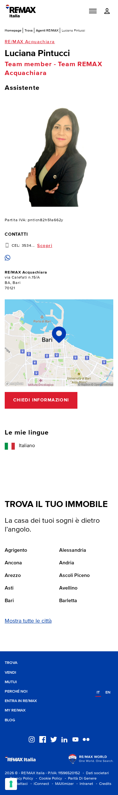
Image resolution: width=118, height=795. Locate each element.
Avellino (68, 588)
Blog (10, 720)
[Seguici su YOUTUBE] (75, 739)
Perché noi (16, 691)
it (98, 692)
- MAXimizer (62, 784)
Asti (9, 588)
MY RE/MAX (15, 710)
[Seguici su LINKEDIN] (64, 739)
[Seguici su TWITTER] (53, 739)
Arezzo (13, 575)
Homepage (13, 30)
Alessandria (72, 550)
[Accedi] (107, 11)
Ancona (13, 563)
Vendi (10, 673)
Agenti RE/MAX (47, 30)
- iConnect (39, 784)
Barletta (68, 600)
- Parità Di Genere (80, 778)
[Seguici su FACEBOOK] (42, 739)
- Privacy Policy (19, 778)
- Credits (102, 784)
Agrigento (16, 550)
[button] (93, 11)
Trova (29, 30)
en (107, 692)
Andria (66, 563)
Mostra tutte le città (28, 621)
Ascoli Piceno (74, 575)
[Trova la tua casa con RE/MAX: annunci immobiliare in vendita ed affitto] (21, 11)
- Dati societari (95, 773)
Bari (9, 600)
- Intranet (84, 784)
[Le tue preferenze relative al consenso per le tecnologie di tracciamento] (11, 784)
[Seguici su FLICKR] (86, 739)
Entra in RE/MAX (21, 701)
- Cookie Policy (48, 778)
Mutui (11, 682)
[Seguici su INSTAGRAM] (31, 739)
